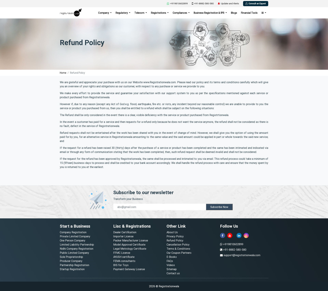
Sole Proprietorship (71, 257)
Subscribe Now (219, 207)
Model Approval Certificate (129, 244)
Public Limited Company (74, 252)
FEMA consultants (124, 261)
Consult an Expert (257, 3)
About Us (172, 232)
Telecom (139, 12)
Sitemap (172, 269)
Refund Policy (175, 240)
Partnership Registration (74, 265)
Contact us (173, 273)
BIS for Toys (120, 265)
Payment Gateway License (129, 269)
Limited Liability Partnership (77, 244)
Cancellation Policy (178, 244)
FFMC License (121, 252)
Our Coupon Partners (179, 252)
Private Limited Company (75, 236)
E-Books (172, 257)
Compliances (180, 12)
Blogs (234, 12)
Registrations (159, 12)
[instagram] (246, 235)
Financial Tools (249, 12)
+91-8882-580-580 (204, 3)
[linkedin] (239, 235)
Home (63, 72)
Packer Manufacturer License (130, 240)
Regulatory (122, 12)
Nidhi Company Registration (76, 248)
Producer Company (71, 261)
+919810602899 (179, 3)
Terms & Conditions (178, 248)
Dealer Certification (124, 232)
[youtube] (229, 235)
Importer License (123, 236)
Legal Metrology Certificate (129, 248)
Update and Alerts (230, 3)
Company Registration (73, 232)
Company (104, 12)
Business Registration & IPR (209, 12)
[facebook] (222, 235)
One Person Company (72, 240)
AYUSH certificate (123, 257)
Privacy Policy (175, 236)
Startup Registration (72, 269)
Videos (171, 265)
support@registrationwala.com (241, 255)
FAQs (170, 261)
